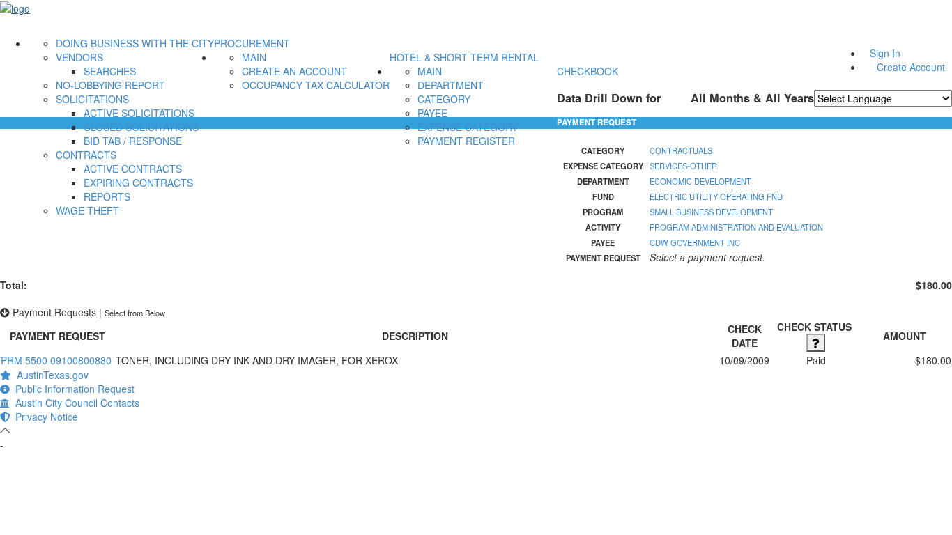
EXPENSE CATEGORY (467, 127)
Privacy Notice (44, 417)
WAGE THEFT (87, 210)
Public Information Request (72, 389)
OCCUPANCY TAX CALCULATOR (316, 85)
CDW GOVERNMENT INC (695, 242)
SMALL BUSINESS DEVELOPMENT (711, 211)
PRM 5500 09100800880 (56, 360)
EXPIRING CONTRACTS (138, 182)
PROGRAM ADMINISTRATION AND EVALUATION (736, 227)
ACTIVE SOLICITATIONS (139, 113)
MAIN (254, 57)
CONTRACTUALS (681, 150)
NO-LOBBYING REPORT (110, 85)
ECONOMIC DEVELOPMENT (700, 181)
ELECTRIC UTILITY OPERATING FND (716, 196)
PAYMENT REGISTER (466, 141)
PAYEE (432, 113)
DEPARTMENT (450, 85)
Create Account (911, 67)
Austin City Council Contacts (74, 403)
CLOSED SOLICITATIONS (141, 127)
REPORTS (107, 196)
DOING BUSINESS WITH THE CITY (135, 43)
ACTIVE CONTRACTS (133, 169)
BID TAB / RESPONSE (133, 141)
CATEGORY (443, 99)
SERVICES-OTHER (683, 165)
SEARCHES (110, 71)
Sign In (885, 53)
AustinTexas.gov (50, 375)
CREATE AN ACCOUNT (294, 71)
